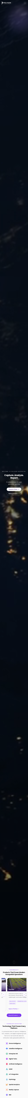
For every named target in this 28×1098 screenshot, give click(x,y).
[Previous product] (3, 994)
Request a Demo (13, 489)
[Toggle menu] (25, 3)
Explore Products (13, 493)
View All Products (13, 1015)
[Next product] (24, 994)
